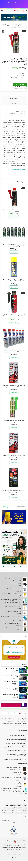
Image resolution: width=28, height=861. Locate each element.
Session (19, 805)
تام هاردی (15, 807)
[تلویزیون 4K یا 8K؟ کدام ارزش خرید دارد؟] (23, 670)
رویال (10, 842)
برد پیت (24, 807)
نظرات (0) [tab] (14, 103)
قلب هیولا (16, 812)
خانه (23, 852)
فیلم (21, 812)
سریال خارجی (4, 810)
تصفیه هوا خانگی (8, 807)
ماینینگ (8, 812)
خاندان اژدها (19, 810)
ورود (14, 5)
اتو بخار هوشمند (13, 805)
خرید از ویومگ (14, 852)
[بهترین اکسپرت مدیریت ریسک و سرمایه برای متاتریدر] (23, 690)
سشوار (25, 812)
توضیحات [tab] (14, 94)
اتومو (7, 805)
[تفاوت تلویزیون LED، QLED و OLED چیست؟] (23, 696)
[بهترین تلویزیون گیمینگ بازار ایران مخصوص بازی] (23, 683)
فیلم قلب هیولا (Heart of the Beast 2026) (10, 675)
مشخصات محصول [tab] (14, 98)
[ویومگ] (18, 10)
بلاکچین (20, 807)
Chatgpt (24, 805)
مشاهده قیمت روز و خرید (20, 84)
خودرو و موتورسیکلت (16, 24)
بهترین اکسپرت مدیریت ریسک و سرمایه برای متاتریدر (10, 688)
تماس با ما (20, 852)
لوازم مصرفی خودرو (7, 24)
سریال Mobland (12, 810)
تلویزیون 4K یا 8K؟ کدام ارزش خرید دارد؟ (10, 669)
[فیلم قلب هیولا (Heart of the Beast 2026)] (23, 677)
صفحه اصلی (23, 24)
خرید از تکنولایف (7, 852)
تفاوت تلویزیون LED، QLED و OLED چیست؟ (10, 695)
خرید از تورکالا (10, 854)
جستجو (4, 506)
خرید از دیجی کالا (17, 854)
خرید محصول (14, 217)
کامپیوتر (3, 812)
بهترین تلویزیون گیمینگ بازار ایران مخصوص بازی (11, 682)
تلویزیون (24, 810)
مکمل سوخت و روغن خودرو (14, 25)
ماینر (12, 812)
